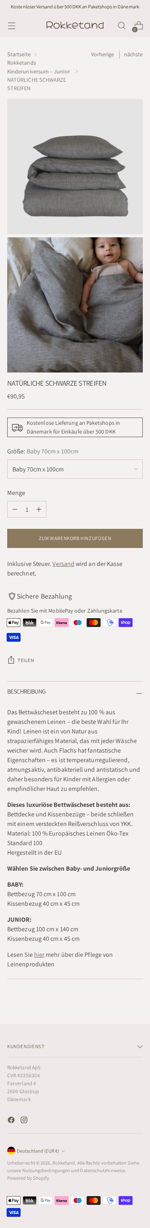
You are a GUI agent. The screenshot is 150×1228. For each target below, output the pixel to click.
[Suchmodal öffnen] (121, 26)
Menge (16, 493)
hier (39, 954)
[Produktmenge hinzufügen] (39, 509)
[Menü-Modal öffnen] (11, 26)
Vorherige (102, 54)
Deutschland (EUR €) (38, 1150)
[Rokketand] (75, 25)
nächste (133, 54)
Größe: (42, 451)
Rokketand (63, 1162)
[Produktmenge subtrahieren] (15, 509)
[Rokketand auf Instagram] (25, 1121)
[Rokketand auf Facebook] (12, 1121)
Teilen (26, 660)
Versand (63, 564)
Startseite (19, 54)
